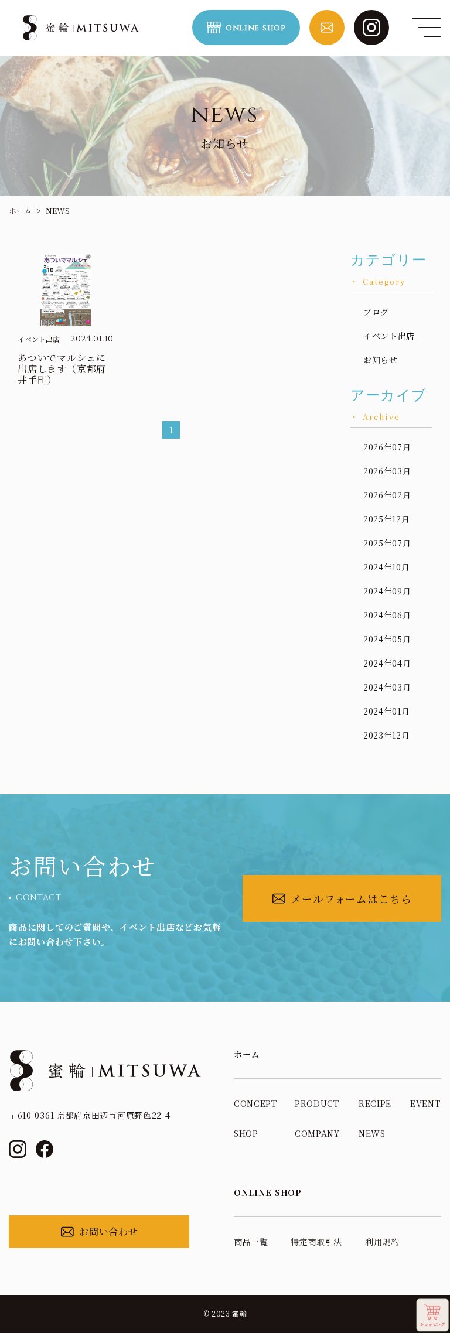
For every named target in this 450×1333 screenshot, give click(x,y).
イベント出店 (389, 335)
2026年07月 (387, 447)
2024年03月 (387, 687)
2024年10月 (386, 567)
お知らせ (380, 359)
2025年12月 (386, 519)
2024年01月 (386, 711)
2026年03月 (387, 471)
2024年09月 (387, 591)
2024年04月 (387, 663)
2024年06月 (387, 615)
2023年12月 (386, 735)
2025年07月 (387, 543)
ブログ (376, 311)
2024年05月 (387, 639)
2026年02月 (387, 495)
